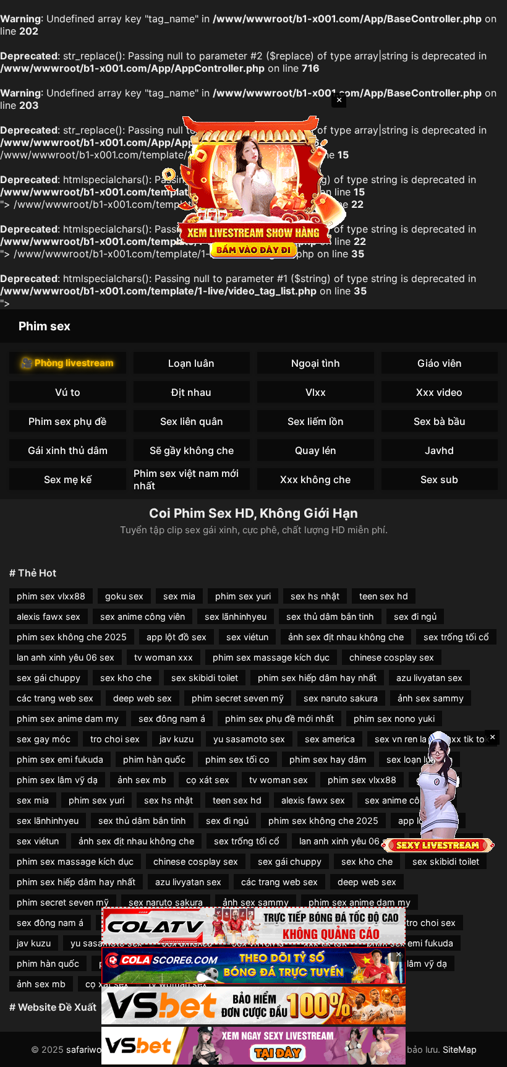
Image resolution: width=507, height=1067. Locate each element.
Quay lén (315, 450)
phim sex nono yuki (394, 718)
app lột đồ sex (177, 637)
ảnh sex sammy (431, 698)
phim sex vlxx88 (51, 596)
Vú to (67, 392)
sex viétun (247, 637)
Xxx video (439, 392)
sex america (330, 739)
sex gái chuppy (48, 677)
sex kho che (125, 677)
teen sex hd (383, 596)
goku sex (124, 596)
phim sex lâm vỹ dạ (57, 779)
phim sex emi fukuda (60, 759)
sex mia (179, 596)
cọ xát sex (207, 779)
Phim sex (44, 326)
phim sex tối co (237, 759)
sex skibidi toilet (204, 677)
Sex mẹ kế (68, 479)
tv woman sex (278, 779)
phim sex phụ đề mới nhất (279, 718)
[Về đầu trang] (480, 1052)
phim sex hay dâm (328, 759)
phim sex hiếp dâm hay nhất (317, 677)
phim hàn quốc (154, 759)
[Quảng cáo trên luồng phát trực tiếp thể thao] (253, 1046)
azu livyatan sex (429, 677)
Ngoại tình (315, 363)
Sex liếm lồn (316, 421)
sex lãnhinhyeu (235, 616)
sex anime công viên (142, 616)
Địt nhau (191, 392)
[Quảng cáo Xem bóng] (253, 926)
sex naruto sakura (341, 698)
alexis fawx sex (48, 616)
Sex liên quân (191, 421)
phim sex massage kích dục (271, 657)
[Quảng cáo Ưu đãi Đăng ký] (253, 966)
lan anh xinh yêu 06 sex (65, 657)
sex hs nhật (315, 596)
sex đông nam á (171, 718)
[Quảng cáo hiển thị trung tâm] (253, 185)
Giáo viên (439, 363)
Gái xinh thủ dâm (68, 450)
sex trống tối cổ (456, 637)
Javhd (439, 450)
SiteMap (460, 1049)
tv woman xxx (163, 657)
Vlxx (315, 392)
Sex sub (439, 479)
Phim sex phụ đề (67, 421)
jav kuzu (177, 739)
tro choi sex (115, 739)
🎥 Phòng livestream (67, 363)
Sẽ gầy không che (192, 450)
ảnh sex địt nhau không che (346, 637)
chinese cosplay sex (391, 657)
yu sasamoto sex (249, 739)
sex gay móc (43, 739)
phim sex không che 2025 (72, 637)
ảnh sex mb (141, 779)
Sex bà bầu (440, 421)
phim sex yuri (243, 596)
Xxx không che (315, 479)
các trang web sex (55, 698)
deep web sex (142, 698)
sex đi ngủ (415, 616)
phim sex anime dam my (68, 718)
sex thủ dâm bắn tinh (330, 616)
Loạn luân (191, 363)
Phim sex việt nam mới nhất (186, 479)
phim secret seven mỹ (238, 698)
